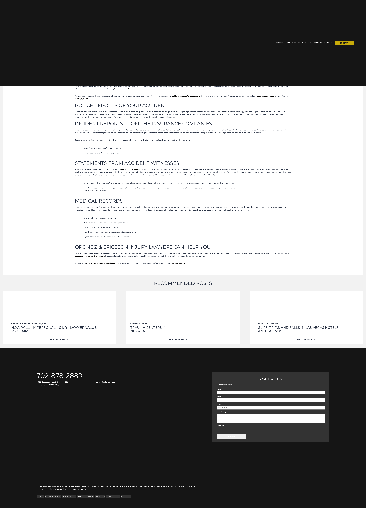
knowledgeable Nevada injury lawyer (101, 263)
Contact (344, 43)
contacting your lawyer (84, 256)
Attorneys (279, 43)
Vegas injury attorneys (265, 96)
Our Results (68, 496)
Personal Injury (295, 43)
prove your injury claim (129, 169)
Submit (231, 436)
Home (40, 496)
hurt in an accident (121, 89)
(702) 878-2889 (81, 99)
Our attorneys (99, 256)
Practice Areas (85, 496)
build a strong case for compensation (186, 96)
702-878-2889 (59, 375)
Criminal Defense (313, 43)
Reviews (328, 43)
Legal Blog (113, 496)
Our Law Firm (52, 496)
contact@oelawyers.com (105, 382)
